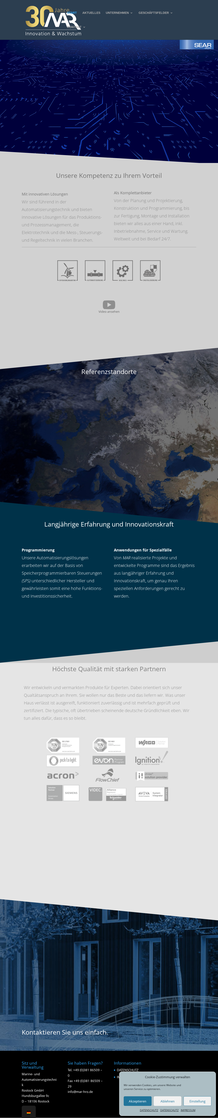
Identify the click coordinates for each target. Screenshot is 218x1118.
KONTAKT (74, 27)
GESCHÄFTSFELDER (154, 12)
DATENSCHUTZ (149, 1110)
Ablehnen (168, 1101)
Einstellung (197, 1101)
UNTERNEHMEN (117, 12)
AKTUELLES (91, 12)
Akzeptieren (137, 1101)
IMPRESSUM (188, 1110)
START (72, 12)
